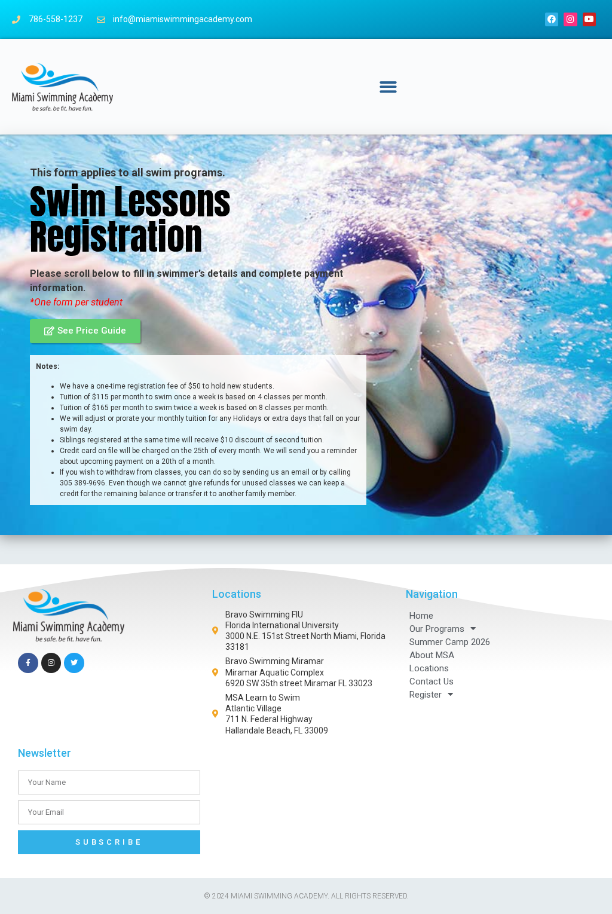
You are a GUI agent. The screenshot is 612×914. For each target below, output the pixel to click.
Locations (429, 668)
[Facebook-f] (28, 663)
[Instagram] (570, 19)
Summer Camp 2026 (449, 642)
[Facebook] (551, 19)
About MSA (431, 655)
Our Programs (436, 628)
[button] (389, 87)
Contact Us (431, 681)
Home (421, 615)
